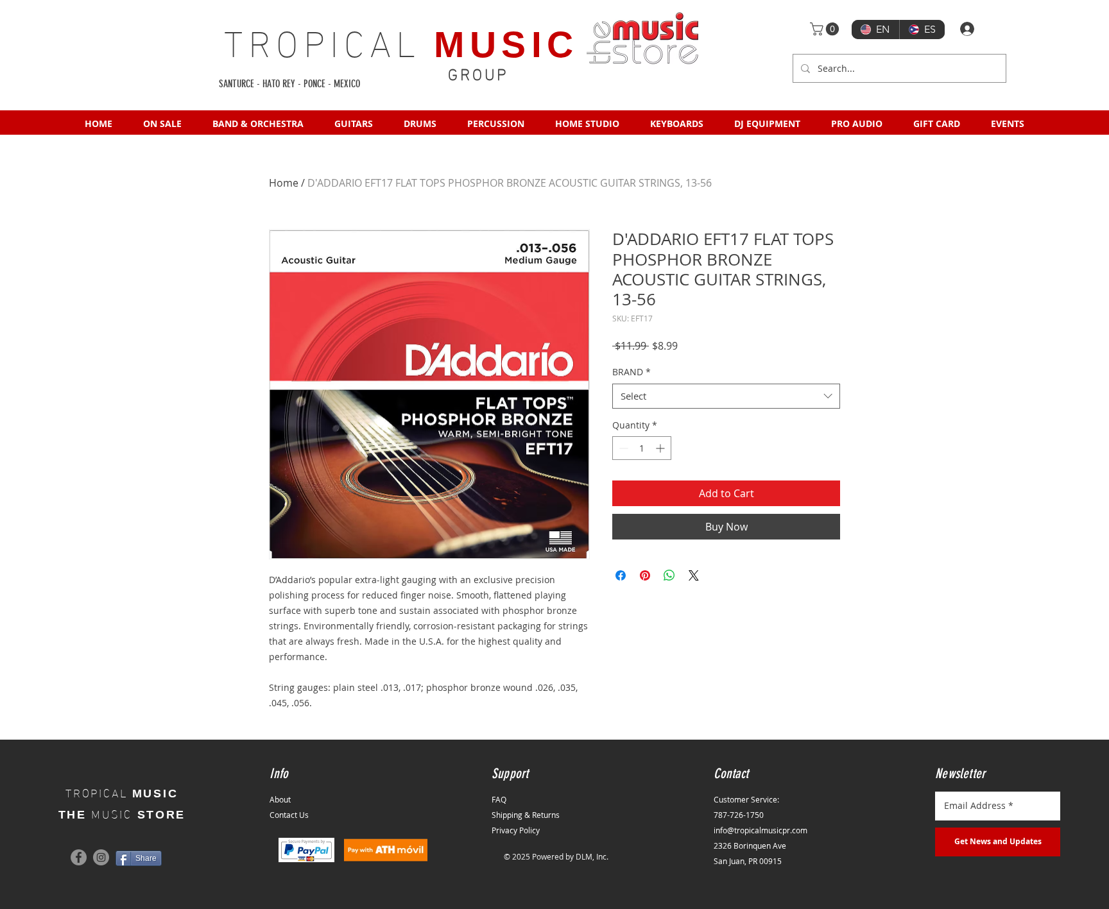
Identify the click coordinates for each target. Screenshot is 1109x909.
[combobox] (726, 396)
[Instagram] (101, 857)
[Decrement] (622, 448)
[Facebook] (79, 857)
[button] (826, 28)
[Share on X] (693, 575)
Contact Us (289, 815)
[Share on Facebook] (620, 575)
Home (283, 183)
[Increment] (661, 448)
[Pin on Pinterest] (645, 575)
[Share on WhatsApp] (669, 575)
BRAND (631, 372)
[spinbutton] (641, 448)
